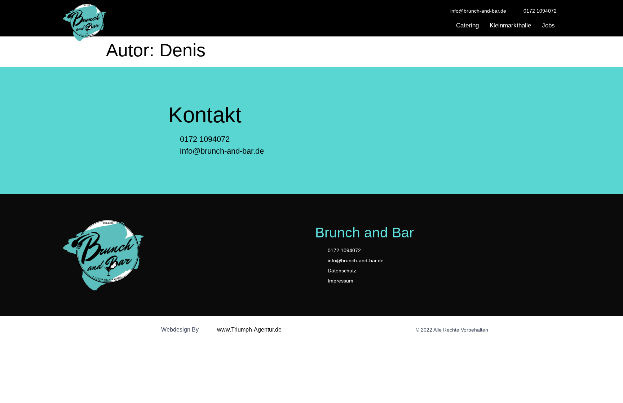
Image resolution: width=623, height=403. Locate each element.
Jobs (548, 25)
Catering (467, 25)
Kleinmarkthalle (510, 25)
